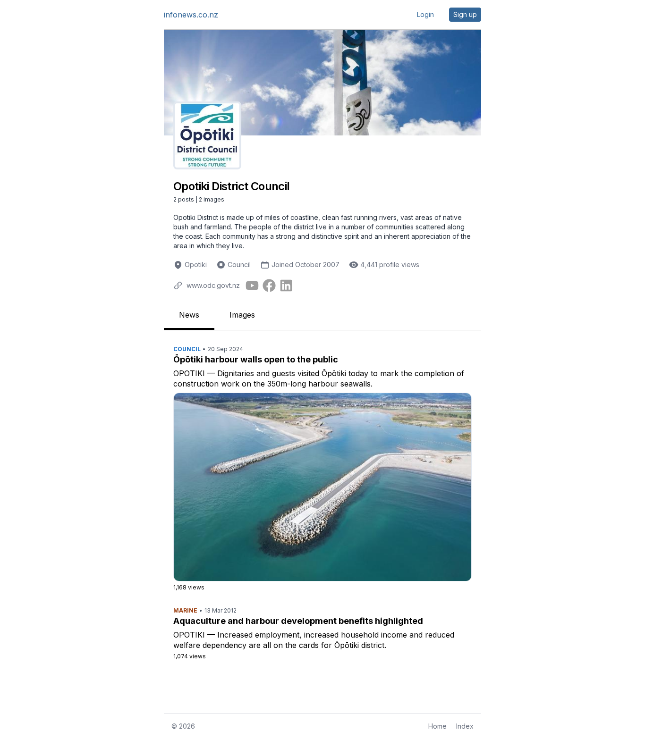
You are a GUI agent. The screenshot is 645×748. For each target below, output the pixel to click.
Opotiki (196, 265)
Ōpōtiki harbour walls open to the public (255, 359)
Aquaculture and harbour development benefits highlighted (298, 621)
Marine (185, 610)
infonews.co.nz (191, 14)
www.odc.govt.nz (213, 285)
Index (465, 726)
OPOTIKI (189, 373)
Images (242, 314)
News (189, 314)
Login (425, 14)
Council (239, 265)
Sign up (465, 14)
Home (437, 726)
